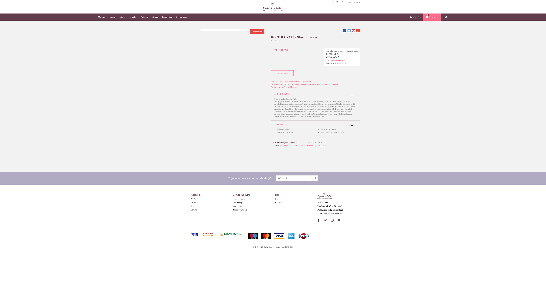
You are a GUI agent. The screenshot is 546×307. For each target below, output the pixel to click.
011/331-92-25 (332, 57)
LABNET (289, 247)
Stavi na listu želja (282, 73)
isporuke (322, 145)
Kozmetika (167, 17)
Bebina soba (181, 17)
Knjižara (144, 17)
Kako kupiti (237, 206)
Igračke (133, 17)
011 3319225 (338, 210)
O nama (348, 2)
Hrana (155, 17)
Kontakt (357, 2)
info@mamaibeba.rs (339, 60)
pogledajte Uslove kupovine (295, 145)
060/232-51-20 (332, 54)
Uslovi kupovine (239, 199)
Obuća (122, 17)
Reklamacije (312, 145)
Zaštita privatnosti (240, 210)
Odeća (112, 17)
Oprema (101, 17)
